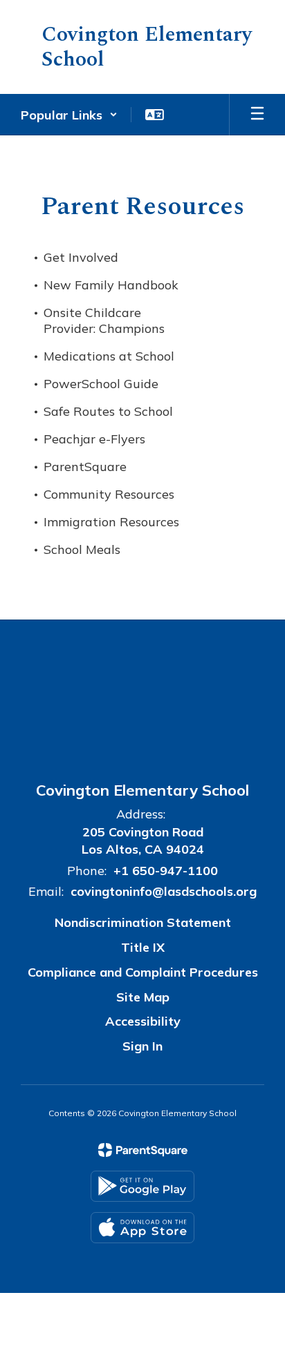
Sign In (142, 1046)
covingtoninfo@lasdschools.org (164, 891)
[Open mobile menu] (257, 114)
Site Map (142, 997)
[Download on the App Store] (142, 1227)
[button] (69, 114)
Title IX (143, 947)
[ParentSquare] (143, 1150)
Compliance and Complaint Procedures (143, 972)
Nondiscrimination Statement (143, 922)
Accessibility (143, 1021)
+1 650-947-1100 (165, 871)
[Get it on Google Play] (142, 1186)
